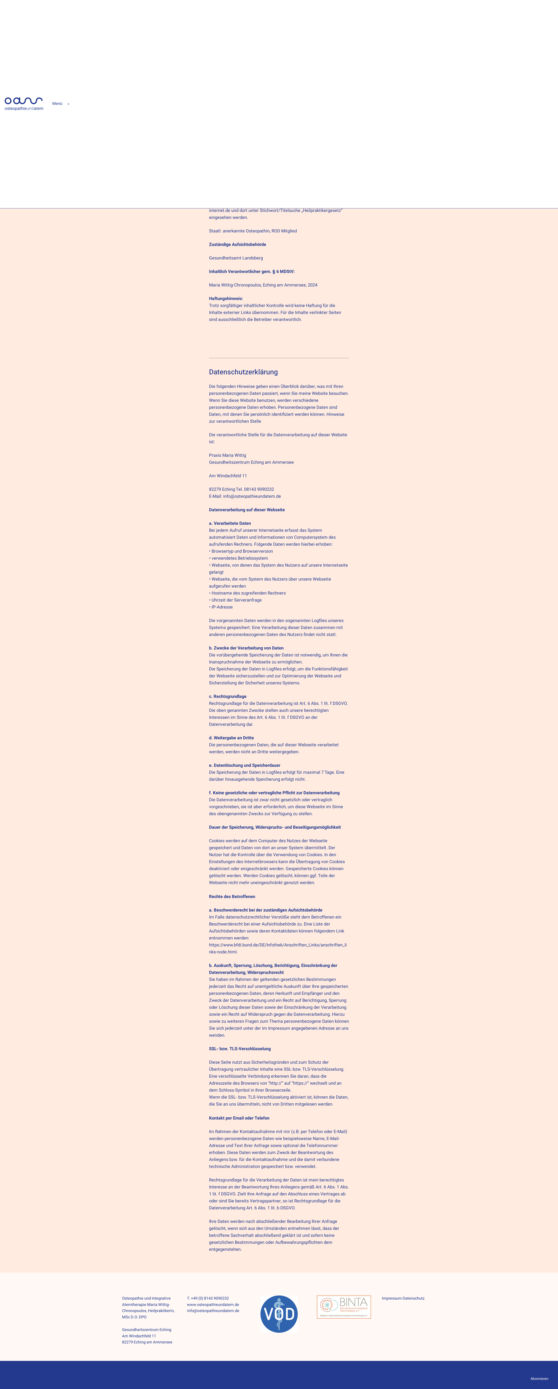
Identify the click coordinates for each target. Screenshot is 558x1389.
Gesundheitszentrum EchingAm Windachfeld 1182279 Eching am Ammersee (147, 1336)
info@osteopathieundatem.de (252, 496)
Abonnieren (539, 1378)
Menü (57, 104)
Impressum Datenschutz (403, 1298)
